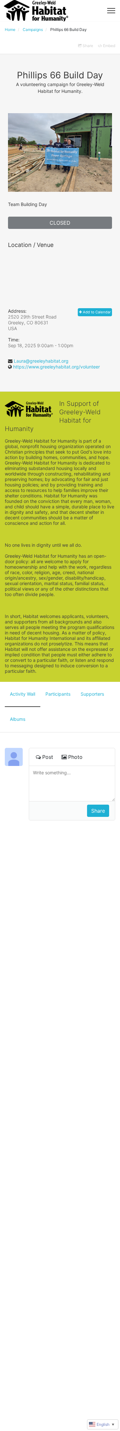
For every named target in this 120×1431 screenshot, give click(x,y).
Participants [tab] (57, 694)
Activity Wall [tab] (22, 694)
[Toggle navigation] (111, 10)
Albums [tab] (17, 719)
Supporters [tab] (92, 694)
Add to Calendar (96, 312)
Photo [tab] (75, 757)
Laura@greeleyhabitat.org (41, 361)
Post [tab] (47, 757)
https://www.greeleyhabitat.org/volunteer (56, 366)
